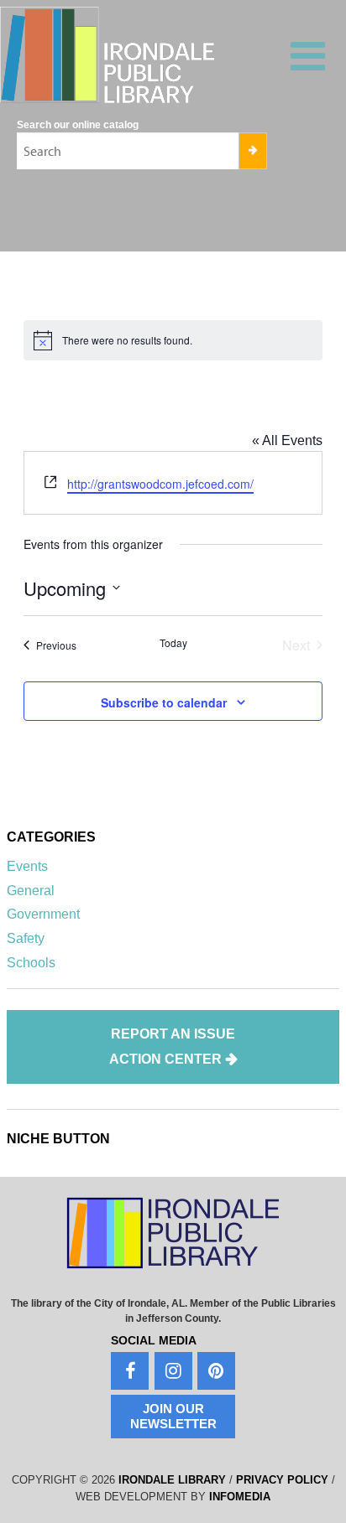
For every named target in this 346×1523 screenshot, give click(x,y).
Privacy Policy (282, 1480)
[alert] (173, 340)
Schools (31, 963)
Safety (26, 938)
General (31, 890)
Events (27, 866)
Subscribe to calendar (164, 702)
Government (43, 914)
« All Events (287, 440)
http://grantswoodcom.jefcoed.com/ (160, 483)
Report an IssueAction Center (172, 1046)
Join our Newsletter (173, 1416)
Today (173, 643)
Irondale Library (172, 1480)
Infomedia (239, 1496)
